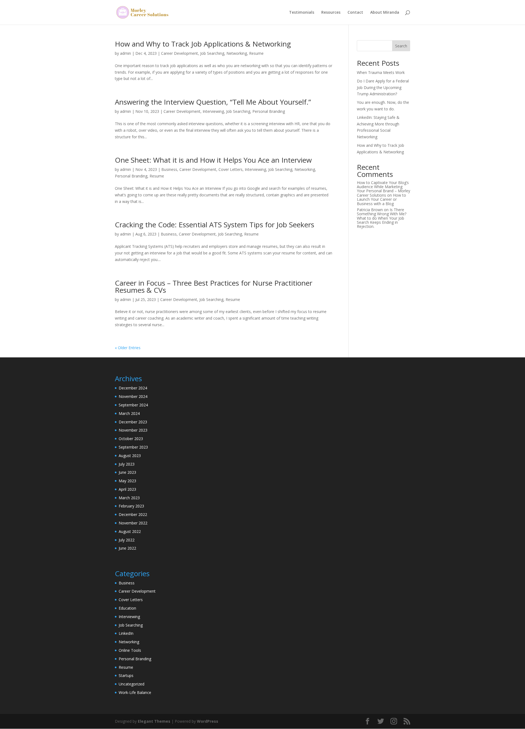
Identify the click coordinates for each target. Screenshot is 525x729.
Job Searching (212, 53)
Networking (236, 53)
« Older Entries (128, 347)
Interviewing (213, 111)
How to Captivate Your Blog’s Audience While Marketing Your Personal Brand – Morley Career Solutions (383, 189)
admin (125, 53)
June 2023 (127, 472)
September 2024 (133, 404)
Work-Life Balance (135, 692)
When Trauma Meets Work (381, 72)
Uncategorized (131, 684)
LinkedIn (126, 633)
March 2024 (129, 413)
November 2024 (133, 396)
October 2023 (131, 438)
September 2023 (133, 447)
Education (127, 608)
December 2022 (133, 514)
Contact (355, 12)
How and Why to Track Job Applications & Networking (203, 44)
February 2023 (131, 506)
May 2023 (127, 480)
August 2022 (130, 531)
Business (169, 169)
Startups (126, 675)
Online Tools (130, 650)
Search (401, 45)
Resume (256, 53)
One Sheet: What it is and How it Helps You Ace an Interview (213, 160)
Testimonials (301, 12)
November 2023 (133, 430)
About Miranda (384, 12)
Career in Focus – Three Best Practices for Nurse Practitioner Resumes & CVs (213, 286)
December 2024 (133, 388)
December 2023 (133, 421)
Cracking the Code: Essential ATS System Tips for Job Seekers (214, 224)
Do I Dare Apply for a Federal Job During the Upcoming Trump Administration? (383, 87)
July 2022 (127, 540)
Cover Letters (230, 169)
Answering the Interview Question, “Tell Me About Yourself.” (213, 102)
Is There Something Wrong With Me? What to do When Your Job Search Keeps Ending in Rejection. (381, 218)
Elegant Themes (154, 721)
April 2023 (127, 489)
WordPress (207, 721)
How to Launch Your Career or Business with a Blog (381, 199)
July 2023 (127, 464)
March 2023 (129, 497)
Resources (330, 12)
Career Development (179, 53)
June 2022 (127, 548)
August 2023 (130, 455)
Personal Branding (268, 111)
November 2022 (133, 523)
